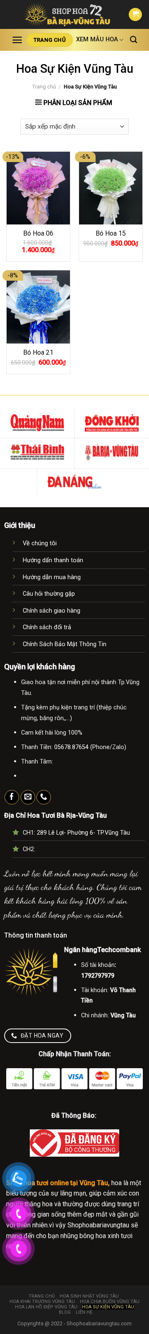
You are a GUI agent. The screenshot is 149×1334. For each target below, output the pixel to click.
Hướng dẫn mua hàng (52, 577)
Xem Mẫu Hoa (97, 39)
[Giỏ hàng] (135, 14)
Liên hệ (84, 1312)
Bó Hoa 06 (38, 233)
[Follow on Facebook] (12, 797)
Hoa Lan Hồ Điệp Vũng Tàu (46, 1307)
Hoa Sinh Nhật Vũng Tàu (89, 1296)
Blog (65, 1312)
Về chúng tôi (40, 543)
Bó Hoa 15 (111, 233)
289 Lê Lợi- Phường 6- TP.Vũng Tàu (83, 832)
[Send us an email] (28, 797)
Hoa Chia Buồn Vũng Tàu (109, 1301)
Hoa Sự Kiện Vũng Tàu (108, 1307)
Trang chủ (44, 87)
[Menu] (17, 40)
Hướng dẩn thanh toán (53, 560)
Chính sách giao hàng (51, 610)
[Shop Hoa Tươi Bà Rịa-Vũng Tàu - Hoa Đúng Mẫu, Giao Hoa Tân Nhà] (67, 14)
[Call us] (43, 797)
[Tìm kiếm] (133, 39)
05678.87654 (71, 747)
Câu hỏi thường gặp (49, 593)
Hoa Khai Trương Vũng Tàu (42, 1301)
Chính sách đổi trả (47, 627)
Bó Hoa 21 (38, 352)
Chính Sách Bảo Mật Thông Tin (64, 644)
